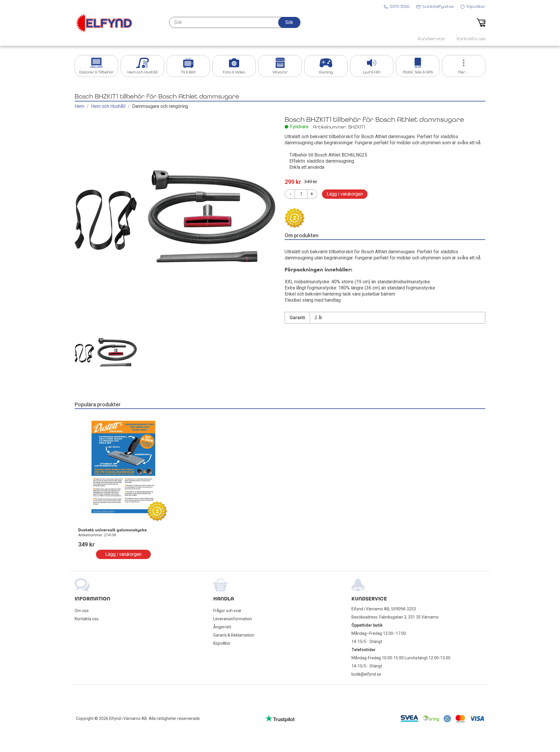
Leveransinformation (232, 618)
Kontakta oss (87, 618)
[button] (289, 22)
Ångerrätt (222, 627)
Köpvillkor (222, 643)
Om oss (82, 610)
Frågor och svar (227, 610)
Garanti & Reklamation (233, 635)
